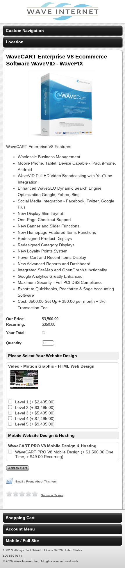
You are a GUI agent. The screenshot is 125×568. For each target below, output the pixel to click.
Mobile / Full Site (22, 540)
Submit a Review (52, 495)
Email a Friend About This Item (35, 481)
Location (15, 42)
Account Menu (20, 529)
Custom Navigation (25, 30)
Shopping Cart (20, 517)
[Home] (62, 19)
